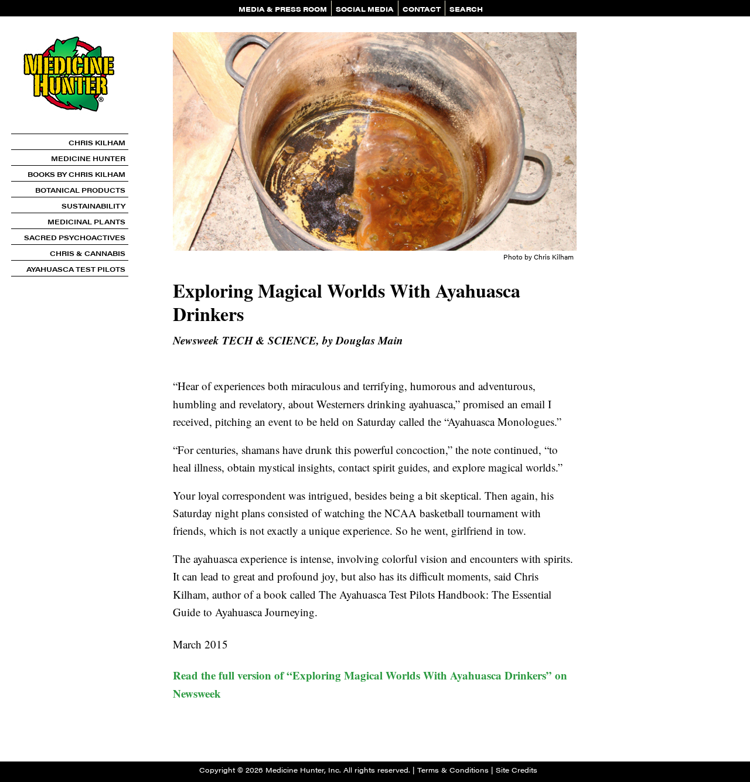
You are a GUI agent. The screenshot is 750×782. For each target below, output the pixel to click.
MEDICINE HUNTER (88, 158)
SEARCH (466, 9)
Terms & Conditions (453, 769)
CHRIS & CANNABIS (87, 253)
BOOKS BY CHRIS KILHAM (76, 174)
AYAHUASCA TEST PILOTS (75, 269)
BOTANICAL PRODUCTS (80, 190)
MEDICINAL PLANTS (86, 221)
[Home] (69, 129)
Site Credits (516, 769)
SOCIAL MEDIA (365, 9)
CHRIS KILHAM (97, 142)
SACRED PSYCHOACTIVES (74, 237)
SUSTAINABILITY (93, 205)
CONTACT (422, 9)
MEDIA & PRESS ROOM (282, 9)
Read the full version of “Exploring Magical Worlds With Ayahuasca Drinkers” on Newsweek (370, 684)
